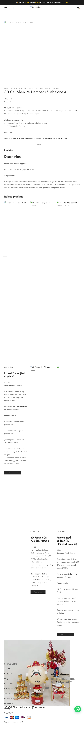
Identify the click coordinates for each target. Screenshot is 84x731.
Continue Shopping (49, 23)
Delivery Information (11, 688)
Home (6, 88)
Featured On (8, 684)
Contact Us (8, 674)
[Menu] (5, 8)
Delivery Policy (21, 114)
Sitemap (7, 708)
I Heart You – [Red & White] (14, 374)
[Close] (77, 4)
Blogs (6, 679)
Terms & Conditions (11, 693)
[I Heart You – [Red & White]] (15, 283)
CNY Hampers (28, 88)
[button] (77, 709)
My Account (8, 703)
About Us (7, 669)
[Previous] (7, 420)
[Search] (12, 8)
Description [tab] (8, 150)
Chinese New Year (16, 88)
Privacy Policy (9, 698)
